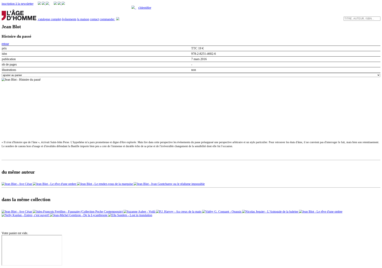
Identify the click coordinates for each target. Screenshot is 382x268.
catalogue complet (49, 19)
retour (5, 43)
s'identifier (144, 7)
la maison (83, 19)
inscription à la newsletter (17, 3)
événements (69, 19)
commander (107, 19)
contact (94, 19)
